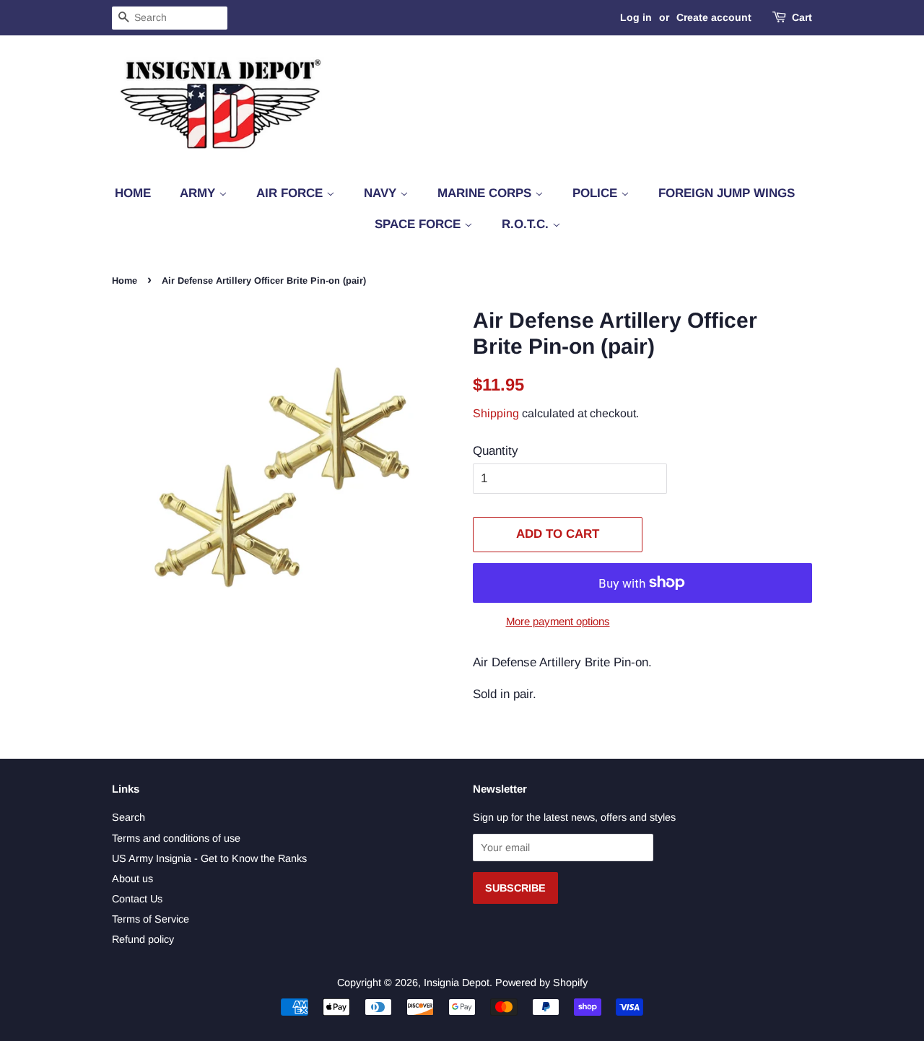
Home (133, 193)
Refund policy (143, 939)
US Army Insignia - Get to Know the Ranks (209, 858)
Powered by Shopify (541, 982)
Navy (382, 193)
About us (132, 878)
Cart (802, 17)
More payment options (558, 621)
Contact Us (137, 899)
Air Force (291, 193)
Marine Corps (486, 193)
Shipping (496, 413)
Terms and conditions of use (176, 838)
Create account (713, 17)
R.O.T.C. (527, 224)
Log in (636, 17)
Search (128, 817)
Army (199, 193)
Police (596, 193)
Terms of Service (150, 919)
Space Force (419, 224)
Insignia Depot (456, 982)
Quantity (495, 451)
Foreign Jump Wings (726, 193)
